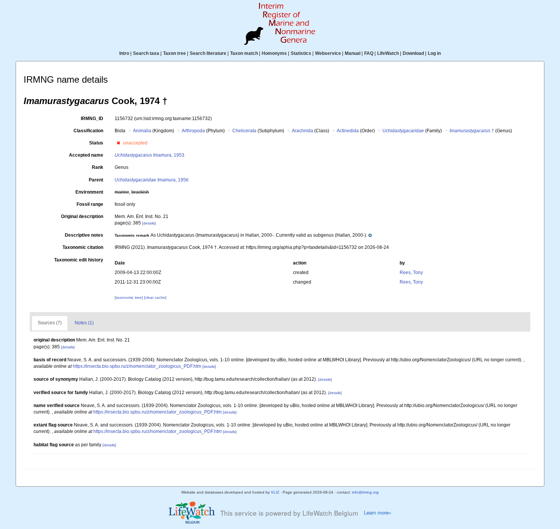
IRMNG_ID (92, 118)
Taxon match (244, 53)
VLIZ (275, 492)
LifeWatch (388, 53)
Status (96, 143)
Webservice (328, 53)
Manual (352, 53)
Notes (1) (84, 322)
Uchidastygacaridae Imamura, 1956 (152, 180)
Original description (82, 216)
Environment (89, 192)
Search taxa (146, 53)
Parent (96, 180)
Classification (88, 130)
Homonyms (274, 53)
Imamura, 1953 (149, 155)
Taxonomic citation (82, 247)
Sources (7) (50, 322)
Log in (434, 53)
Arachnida (302, 130)
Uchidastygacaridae (403, 130)
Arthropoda (193, 130)
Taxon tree (174, 53)
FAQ (368, 53)
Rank (97, 167)
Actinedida (348, 130)
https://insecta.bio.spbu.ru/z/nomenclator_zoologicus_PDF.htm (137, 366)
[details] (149, 223)
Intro (124, 53)
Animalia (142, 130)
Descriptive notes (84, 235)
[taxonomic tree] (129, 297)
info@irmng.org (365, 492)
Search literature (208, 53)
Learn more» (377, 512)
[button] (118, 143)
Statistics (301, 53)
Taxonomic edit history (78, 260)
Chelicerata (244, 130)
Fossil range (90, 204)
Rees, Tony (411, 272)
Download (413, 53)
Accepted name (86, 155)
